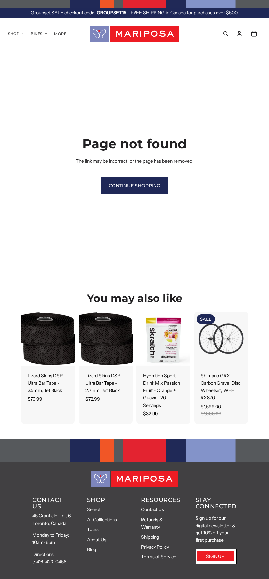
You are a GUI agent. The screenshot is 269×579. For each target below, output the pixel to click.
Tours (93, 529)
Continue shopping (134, 186)
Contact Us (152, 509)
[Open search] (225, 34)
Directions (43, 554)
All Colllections (102, 520)
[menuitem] (60, 34)
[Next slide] (243, 338)
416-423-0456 (51, 562)
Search (94, 509)
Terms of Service (158, 557)
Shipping (150, 537)
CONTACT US (47, 503)
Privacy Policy (155, 547)
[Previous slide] (199, 338)
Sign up (215, 556)
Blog (91, 549)
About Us (96, 540)
